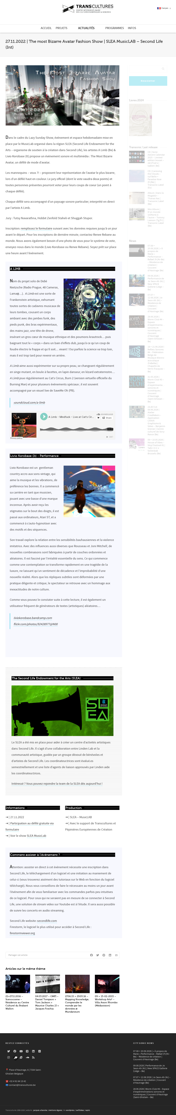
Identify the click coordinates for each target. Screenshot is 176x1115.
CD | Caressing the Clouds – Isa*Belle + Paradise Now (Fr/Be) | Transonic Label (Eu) (156, 179)
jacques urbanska (40, 1110)
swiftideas (80, 1110)
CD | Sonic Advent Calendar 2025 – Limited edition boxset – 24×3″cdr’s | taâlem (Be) (156, 159)
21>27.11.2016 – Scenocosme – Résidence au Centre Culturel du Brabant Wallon (17, 1002)
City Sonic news (143, 1043)
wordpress (70, 1110)
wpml (87, 1110)
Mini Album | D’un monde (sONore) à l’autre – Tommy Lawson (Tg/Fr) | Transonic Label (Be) (156, 217)
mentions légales (55, 1110)
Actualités (86, 28)
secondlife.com (47, 921)
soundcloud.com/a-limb (29, 403)
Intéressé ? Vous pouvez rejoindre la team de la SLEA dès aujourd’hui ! (57, 784)
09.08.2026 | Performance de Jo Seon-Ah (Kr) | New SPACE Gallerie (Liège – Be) (156, 282)
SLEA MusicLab (36, 836)
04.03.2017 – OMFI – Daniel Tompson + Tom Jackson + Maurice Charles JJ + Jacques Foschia (47, 1002)
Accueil (46, 28)
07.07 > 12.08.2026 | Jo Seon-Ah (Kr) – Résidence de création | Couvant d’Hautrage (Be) (155, 303)
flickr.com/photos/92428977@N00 (36, 624)
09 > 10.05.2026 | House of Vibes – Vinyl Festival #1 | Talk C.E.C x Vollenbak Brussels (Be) (156, 446)
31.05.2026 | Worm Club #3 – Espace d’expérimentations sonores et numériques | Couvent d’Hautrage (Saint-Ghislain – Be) (157, 389)
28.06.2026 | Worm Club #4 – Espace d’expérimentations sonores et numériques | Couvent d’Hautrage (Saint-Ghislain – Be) (157, 329)
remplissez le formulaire (36, 228)
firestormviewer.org (22, 933)
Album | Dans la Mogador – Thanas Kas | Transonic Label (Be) (156, 198)
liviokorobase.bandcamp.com (33, 618)
